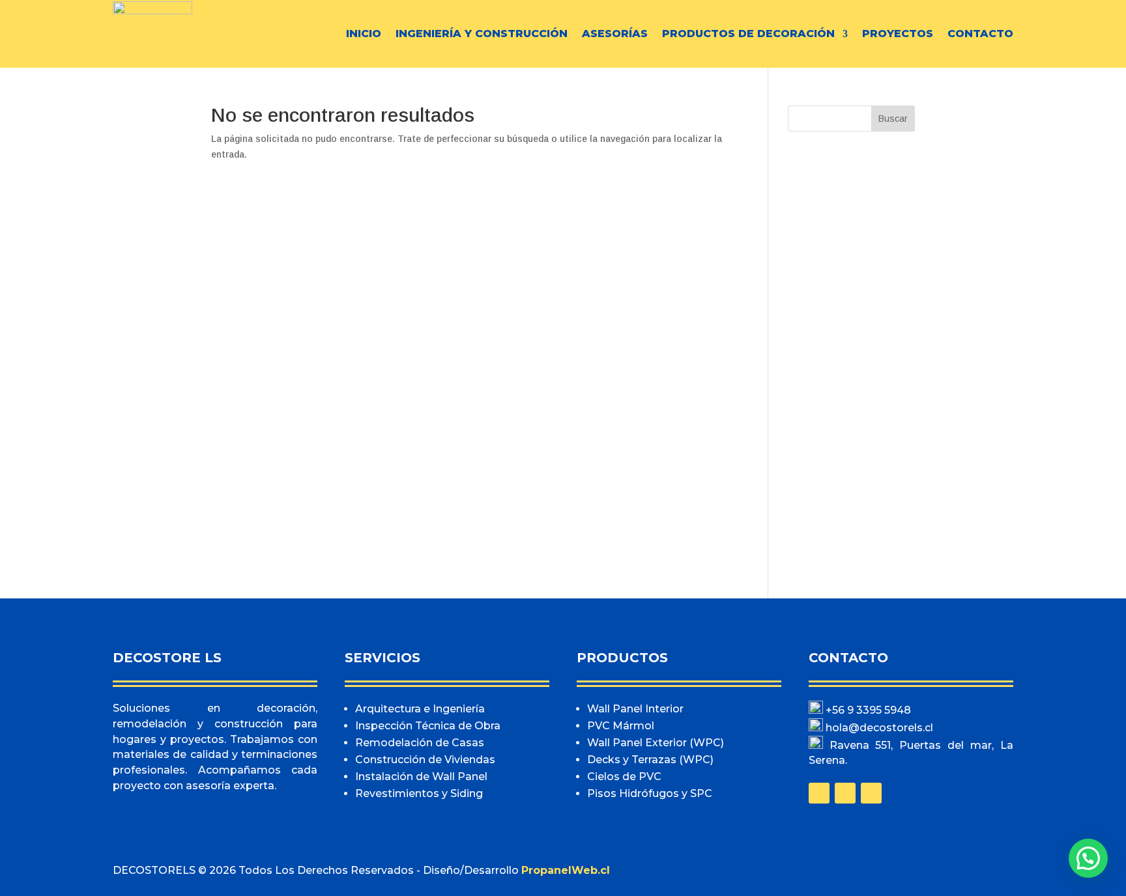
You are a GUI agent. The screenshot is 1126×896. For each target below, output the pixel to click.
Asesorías (615, 33)
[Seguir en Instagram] (845, 793)
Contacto (980, 33)
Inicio (363, 33)
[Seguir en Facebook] (819, 793)
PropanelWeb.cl (565, 870)
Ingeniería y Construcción (482, 33)
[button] (1088, 858)
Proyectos (897, 33)
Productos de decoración (748, 33)
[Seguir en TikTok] (871, 793)
